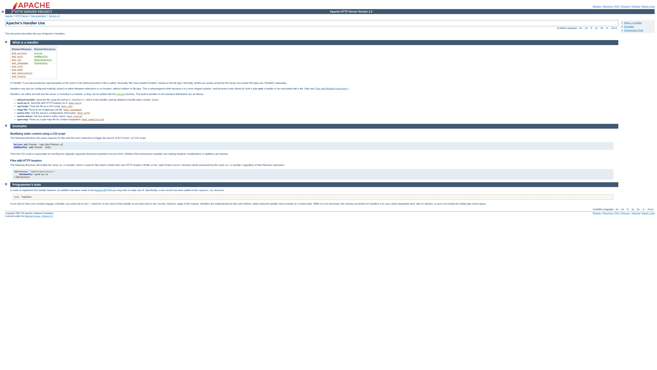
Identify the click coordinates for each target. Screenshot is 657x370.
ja (596, 28)
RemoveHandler (43, 60)
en (581, 28)
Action (38, 53)
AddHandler (41, 56)
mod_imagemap (20, 63)
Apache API (100, 190)
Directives (608, 6)
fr (591, 28)
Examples (629, 26)
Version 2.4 (54, 16)
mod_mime (17, 69)
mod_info (17, 66)
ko (602, 28)
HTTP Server (21, 16)
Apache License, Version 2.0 (38, 216)
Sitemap (636, 6)
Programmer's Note (633, 30)
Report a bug (648, 6)
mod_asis (17, 56)
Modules (597, 6)
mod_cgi (16, 60)
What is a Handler (633, 23)
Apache (9, 16)
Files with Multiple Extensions (331, 88)
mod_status (18, 76)
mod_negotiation (22, 73)
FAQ (617, 6)
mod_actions (19, 53)
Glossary (625, 6)
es (586, 28)
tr (607, 28)
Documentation (38, 16)
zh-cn (614, 28)
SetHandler (41, 63)
